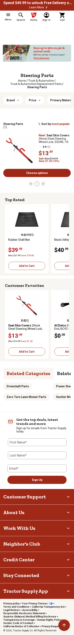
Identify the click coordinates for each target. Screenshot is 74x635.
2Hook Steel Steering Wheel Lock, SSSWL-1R (54, 139)
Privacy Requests (52, 626)
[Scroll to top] (64, 625)
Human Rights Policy (49, 620)
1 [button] (37, 183)
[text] (37, 87)
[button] (46, 7)
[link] (22, 80)
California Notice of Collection (21, 626)
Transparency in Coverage (19, 620)
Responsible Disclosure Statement (24, 613)
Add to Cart (27, 265)
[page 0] (31, 183)
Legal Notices (11, 610)
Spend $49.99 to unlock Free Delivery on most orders (38, 3)
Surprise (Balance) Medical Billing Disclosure (29, 616)
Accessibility (29, 610)
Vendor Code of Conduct (18, 623)
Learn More (36, 7)
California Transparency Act (48, 607)
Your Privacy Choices (35, 603)
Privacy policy (11, 603)
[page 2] (43, 183)
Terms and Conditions (16, 607)
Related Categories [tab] (28, 373)
